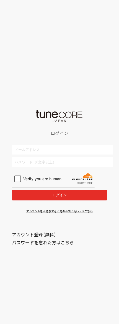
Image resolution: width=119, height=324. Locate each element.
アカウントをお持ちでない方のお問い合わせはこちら (59, 211)
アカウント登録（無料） (34, 234)
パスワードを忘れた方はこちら (43, 242)
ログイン (59, 195)
